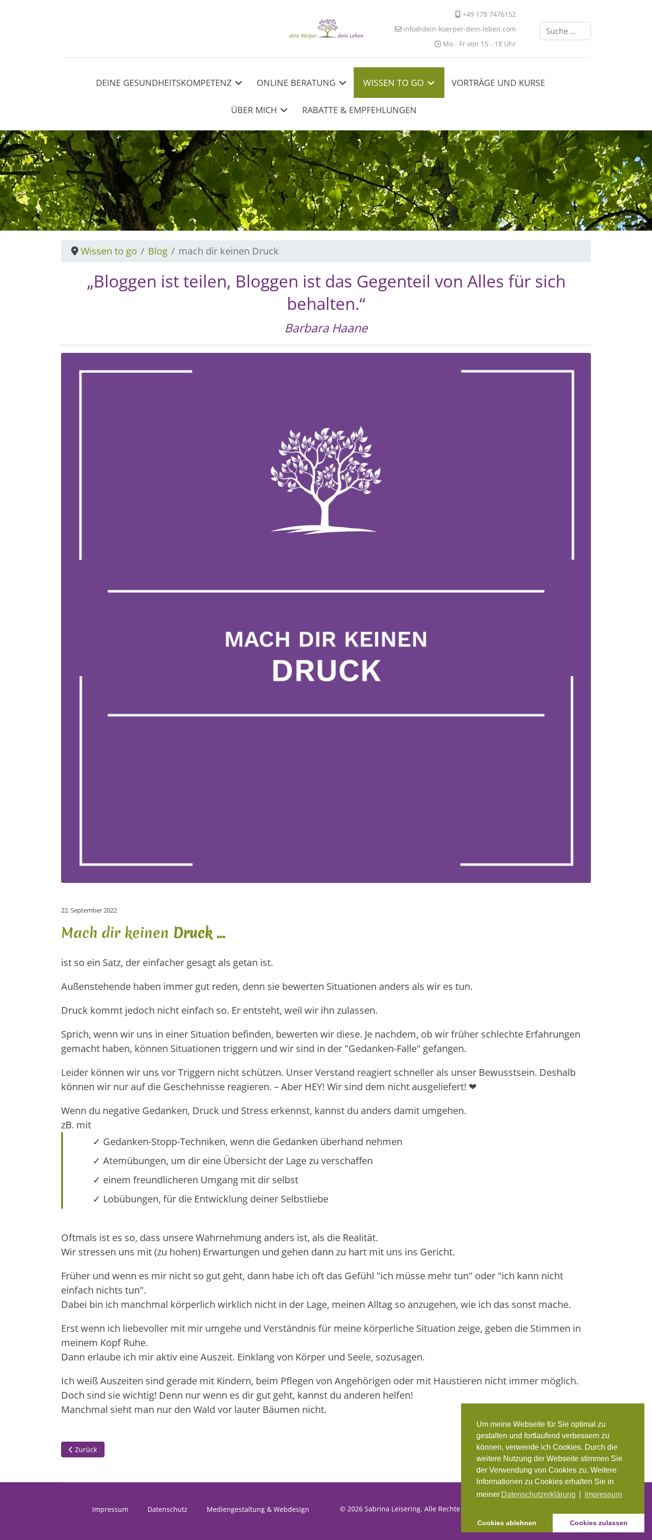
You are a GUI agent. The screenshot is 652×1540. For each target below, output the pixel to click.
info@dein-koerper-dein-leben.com (459, 28)
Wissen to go (393, 82)
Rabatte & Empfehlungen (359, 110)
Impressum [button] (603, 1494)
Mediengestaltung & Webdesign (258, 1509)
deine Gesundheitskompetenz (163, 82)
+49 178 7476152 (489, 14)
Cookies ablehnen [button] (506, 1523)
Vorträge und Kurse (498, 82)
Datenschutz (167, 1509)
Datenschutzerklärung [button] (538, 1494)
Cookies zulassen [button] (599, 1523)
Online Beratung (296, 82)
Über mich (254, 110)
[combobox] (565, 31)
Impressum (110, 1509)
